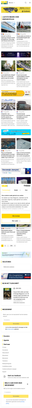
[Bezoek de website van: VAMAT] (16, 93)
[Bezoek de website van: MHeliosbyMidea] (16, 171)
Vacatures (5, 361)
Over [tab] (26, 190)
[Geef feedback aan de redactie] (4, 376)
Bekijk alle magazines (19, 302)
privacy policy (10, 329)
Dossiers (7, 336)
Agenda (6, 340)
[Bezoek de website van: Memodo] (16, 132)
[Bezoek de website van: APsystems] (16, 276)
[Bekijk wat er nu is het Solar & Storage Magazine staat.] (7, 294)
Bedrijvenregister (6, 363)
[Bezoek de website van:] (16, 54)
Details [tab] (16, 190)
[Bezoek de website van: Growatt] (16, 255)
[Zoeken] (25, 3)
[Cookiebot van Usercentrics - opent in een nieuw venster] (23, 186)
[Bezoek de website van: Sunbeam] (16, 10)
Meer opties (15, 220)
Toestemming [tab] (5, 190)
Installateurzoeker (7, 366)
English (4, 371)
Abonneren (5, 358)
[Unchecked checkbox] (4, 400)
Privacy (4, 347)
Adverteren (5, 355)
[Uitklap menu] (30, 3)
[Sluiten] (27, 384)
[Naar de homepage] (4, 2)
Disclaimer (5, 350)
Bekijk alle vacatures (9, 267)
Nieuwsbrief (5, 352)
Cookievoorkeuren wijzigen (9, 369)
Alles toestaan (16, 216)
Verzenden (16, 396)
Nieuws (11, 2)
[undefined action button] (28, 319)
